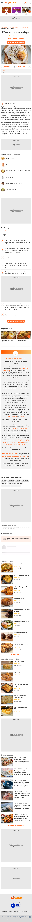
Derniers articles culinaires (16, 825)
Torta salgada (25, 480)
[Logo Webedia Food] (16, 905)
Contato (18, 913)
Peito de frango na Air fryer (21, 587)
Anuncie (13, 913)
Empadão (4, 483)
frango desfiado (12, 416)
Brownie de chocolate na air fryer (22, 610)
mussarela (22, 381)
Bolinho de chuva (6, 485)
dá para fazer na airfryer (19, 428)
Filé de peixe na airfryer (21, 621)
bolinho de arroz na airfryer (21, 439)
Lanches (4, 480)
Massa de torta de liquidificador (20, 696)
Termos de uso (25, 911)
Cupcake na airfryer (20, 632)
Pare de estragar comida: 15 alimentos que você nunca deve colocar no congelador (22, 807)
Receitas (17, 27)
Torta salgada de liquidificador (15, 483)
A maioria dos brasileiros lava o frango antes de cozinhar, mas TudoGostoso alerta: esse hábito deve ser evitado (22, 795)
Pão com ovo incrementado (11, 462)
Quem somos (5, 911)
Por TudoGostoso (10, 103)
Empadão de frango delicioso (20, 708)
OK (29, 917)
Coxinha (18, 480)
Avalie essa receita (17, 42)
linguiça (21, 416)
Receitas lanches (24, 27)
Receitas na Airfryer (16, 485)
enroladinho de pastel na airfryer (16, 444)
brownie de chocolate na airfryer (13, 441)
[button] (29, 11)
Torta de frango (19, 661)
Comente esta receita (16, 38)
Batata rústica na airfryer (22, 564)
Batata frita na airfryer (21, 575)
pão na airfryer (21, 442)
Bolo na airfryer (19, 598)
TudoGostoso (4, 27)
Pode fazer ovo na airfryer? (10, 453)
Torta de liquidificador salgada (21, 685)
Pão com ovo (21, 340)
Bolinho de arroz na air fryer (21, 645)
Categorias (11, 27)
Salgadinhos (11, 480)
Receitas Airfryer (16, 654)
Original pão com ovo (7, 341)
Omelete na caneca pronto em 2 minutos (15, 457)
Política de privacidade (15, 911)
